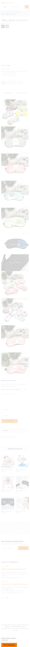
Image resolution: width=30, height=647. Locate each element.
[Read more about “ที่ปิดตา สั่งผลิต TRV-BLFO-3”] (20, 487)
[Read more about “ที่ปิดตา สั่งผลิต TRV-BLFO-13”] (5, 487)
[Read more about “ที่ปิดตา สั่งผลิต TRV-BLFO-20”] (5, 508)
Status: (3, 65)
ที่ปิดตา (10, 81)
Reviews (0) (22, 93)
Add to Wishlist (9, 466)
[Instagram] (7, 598)
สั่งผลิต (10, 83)
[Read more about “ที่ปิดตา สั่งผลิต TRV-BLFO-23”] (5, 466)
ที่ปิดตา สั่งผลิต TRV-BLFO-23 (6, 470)
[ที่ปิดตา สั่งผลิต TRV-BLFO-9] (3, 26)
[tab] (8, 93)
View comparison (9, 645)
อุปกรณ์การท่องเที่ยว (17, 81)
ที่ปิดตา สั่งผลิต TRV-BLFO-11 (21, 512)
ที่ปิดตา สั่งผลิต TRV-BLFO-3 (21, 491)
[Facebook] (1, 598)
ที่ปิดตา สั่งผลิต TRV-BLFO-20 (6, 512)
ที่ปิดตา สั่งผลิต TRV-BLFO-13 (6, 491)
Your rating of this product (9, 389)
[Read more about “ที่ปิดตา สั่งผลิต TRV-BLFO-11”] (20, 508)
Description (8, 93)
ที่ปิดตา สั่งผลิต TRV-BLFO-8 (21, 470)
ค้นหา (27, 7)
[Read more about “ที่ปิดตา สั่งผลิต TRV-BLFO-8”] (20, 466)
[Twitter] (4, 598)
